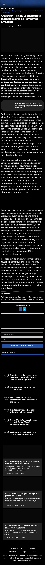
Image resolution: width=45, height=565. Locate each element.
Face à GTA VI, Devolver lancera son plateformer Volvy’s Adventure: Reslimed (23, 422)
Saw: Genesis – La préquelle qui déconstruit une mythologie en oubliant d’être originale (23, 377)
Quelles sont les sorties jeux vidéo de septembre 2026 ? (22, 411)
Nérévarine (5, 293)
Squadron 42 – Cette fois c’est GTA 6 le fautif (22, 388)
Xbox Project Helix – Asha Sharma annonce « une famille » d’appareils (24, 399)
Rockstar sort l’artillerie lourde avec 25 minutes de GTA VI (23, 433)
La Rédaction (16, 548)
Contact (31, 548)
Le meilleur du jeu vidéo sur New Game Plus (22, 4)
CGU (34, 551)
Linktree (13, 551)
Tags (24, 551)
